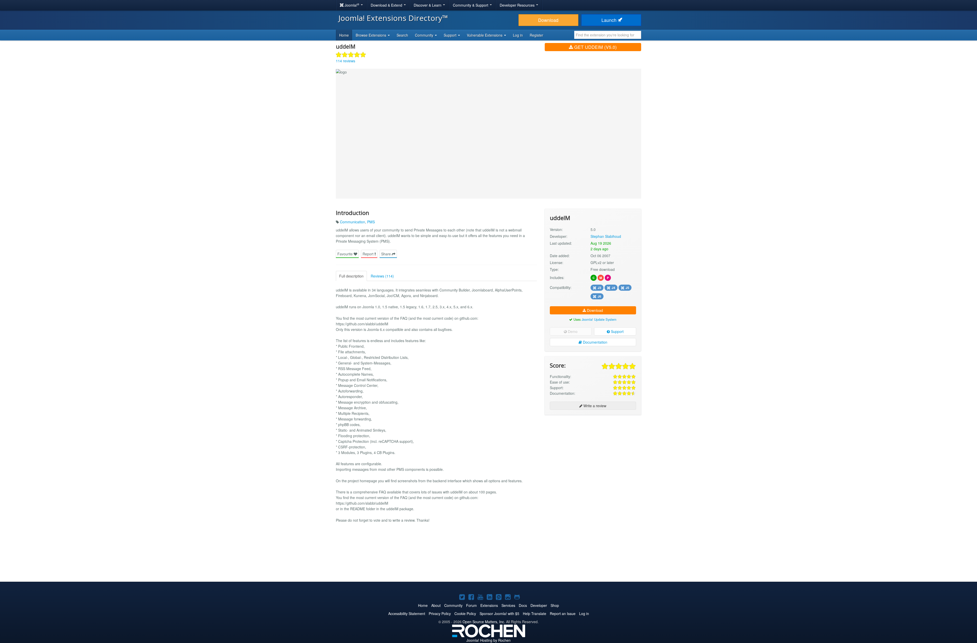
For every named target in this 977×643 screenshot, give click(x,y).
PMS (371, 221)
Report (369, 253)
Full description (351, 276)
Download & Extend (387, 5)
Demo (572, 331)
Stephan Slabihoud (606, 236)
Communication (352, 221)
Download (548, 20)
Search (402, 35)
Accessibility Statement (406, 613)
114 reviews (345, 60)
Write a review (594, 405)
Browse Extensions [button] (371, 35)
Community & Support (471, 5)
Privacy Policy (440, 613)
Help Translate (534, 613)
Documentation (594, 342)
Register (536, 35)
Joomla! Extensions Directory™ (393, 18)
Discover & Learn (428, 5)
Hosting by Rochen (488, 640)
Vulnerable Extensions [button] (485, 35)
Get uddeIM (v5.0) (595, 47)
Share (386, 253)
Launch (609, 20)
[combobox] (607, 35)
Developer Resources (518, 5)
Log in (518, 35)
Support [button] (450, 35)
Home (344, 35)
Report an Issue (563, 613)
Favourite (345, 253)
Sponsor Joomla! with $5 (499, 613)
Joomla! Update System (599, 319)
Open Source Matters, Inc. (484, 621)
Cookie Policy (465, 613)
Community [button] (424, 35)
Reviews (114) (382, 276)
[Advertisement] (593, 452)
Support (617, 331)
